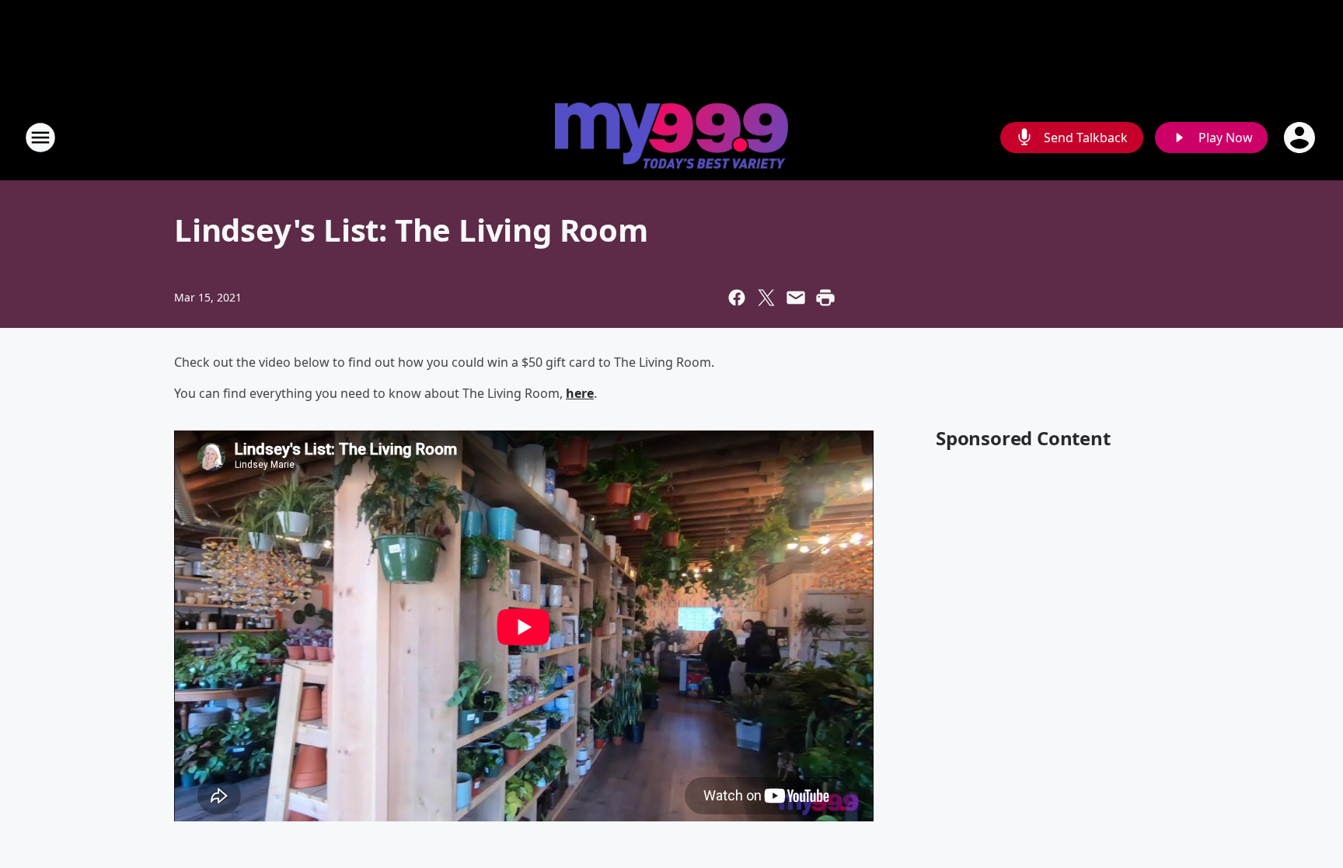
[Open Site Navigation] (40, 137)
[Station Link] (671, 138)
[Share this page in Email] (796, 298)
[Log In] (1301, 137)
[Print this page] (825, 298)
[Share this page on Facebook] (737, 298)
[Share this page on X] (766, 298)
